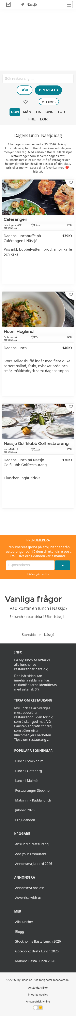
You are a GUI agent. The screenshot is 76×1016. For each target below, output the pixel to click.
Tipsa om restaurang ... (31, 739)
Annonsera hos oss (30, 888)
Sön (15, 112)
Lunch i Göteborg (28, 771)
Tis (38, 112)
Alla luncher (24, 921)
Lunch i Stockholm (29, 761)
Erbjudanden (25, 820)
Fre (32, 119)
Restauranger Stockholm (34, 790)
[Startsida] (8, 4)
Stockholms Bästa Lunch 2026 (38, 941)
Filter (50, 101)
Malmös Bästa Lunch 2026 (35, 961)
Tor (61, 112)
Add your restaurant (30, 854)
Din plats (48, 90)
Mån (27, 112)
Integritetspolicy (40, 574)
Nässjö (49, 634)
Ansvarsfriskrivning (38, 1001)
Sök (24, 90)
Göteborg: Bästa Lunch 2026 (37, 951)
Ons (49, 112)
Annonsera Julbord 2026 (33, 863)
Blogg (19, 931)
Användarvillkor (38, 987)
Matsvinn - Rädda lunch (33, 800)
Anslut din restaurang (32, 844)
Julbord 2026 (24, 810)
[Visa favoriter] (26, 102)
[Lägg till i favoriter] (71, 183)
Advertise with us (28, 897)
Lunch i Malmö (26, 780)
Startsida (29, 634)
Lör (44, 119)
